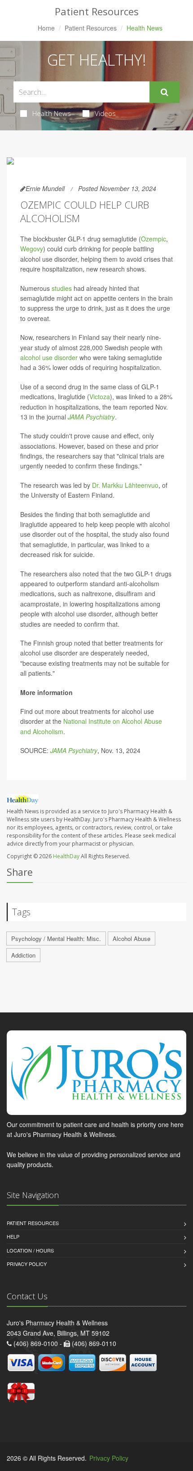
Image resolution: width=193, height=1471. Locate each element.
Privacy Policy (27, 1263)
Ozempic (153, 238)
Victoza (99, 396)
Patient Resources (91, 27)
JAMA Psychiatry (91, 416)
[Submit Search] (164, 92)
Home (46, 27)
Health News (51, 113)
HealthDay (66, 856)
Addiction (23, 955)
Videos (105, 113)
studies (62, 288)
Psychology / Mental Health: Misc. (56, 938)
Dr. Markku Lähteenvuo (125, 485)
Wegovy (31, 248)
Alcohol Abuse (131, 938)
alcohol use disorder (49, 357)
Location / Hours (30, 1250)
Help (13, 1236)
